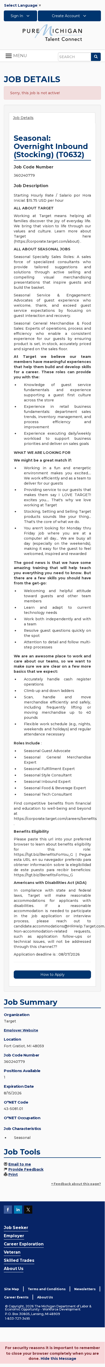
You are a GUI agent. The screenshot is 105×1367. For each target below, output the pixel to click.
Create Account (66, 16)
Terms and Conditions (47, 1289)
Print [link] (13, 1174)
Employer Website (21, 1030)
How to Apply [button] (52, 974)
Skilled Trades (19, 1260)
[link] (52, 32)
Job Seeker (16, 1227)
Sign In (17, 16)
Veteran (12, 1252)
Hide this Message (58, 1358)
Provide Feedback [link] (25, 1169)
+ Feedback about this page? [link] (76, 1184)
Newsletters (85, 1289)
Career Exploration (24, 1244)
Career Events (16, 1297)
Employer (14, 1235)
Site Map (11, 1289)
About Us (13, 1268)
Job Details (23, 117)
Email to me (19, 1164)
